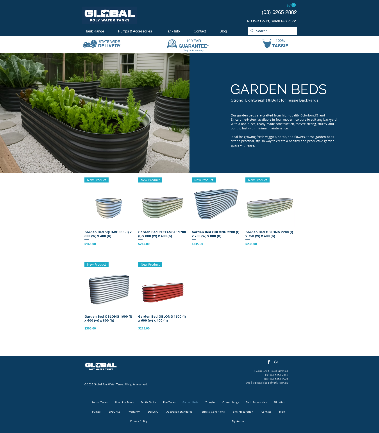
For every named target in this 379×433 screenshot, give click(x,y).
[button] (291, 5)
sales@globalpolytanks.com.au (270, 383)
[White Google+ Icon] (276, 362)
